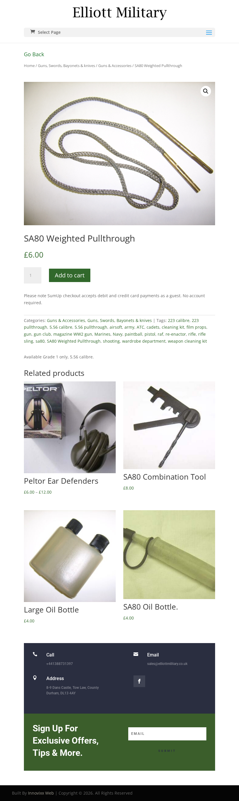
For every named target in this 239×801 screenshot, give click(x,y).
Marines (102, 334)
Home (29, 65)
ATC (140, 327)
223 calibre (178, 320)
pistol (150, 334)
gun (27, 334)
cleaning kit (173, 327)
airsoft (116, 327)
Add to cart (70, 275)
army (129, 327)
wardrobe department (144, 341)
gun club (42, 334)
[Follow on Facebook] (139, 681)
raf (160, 334)
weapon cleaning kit (187, 341)
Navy (117, 334)
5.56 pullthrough (91, 327)
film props (196, 327)
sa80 (40, 341)
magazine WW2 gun (72, 334)
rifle (192, 334)
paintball (133, 334)
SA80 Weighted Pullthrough (74, 341)
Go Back (34, 54)
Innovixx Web (41, 793)
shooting (111, 341)
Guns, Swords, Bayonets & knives (66, 65)
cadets (153, 327)
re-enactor (176, 334)
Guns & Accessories (114, 65)
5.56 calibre (61, 327)
